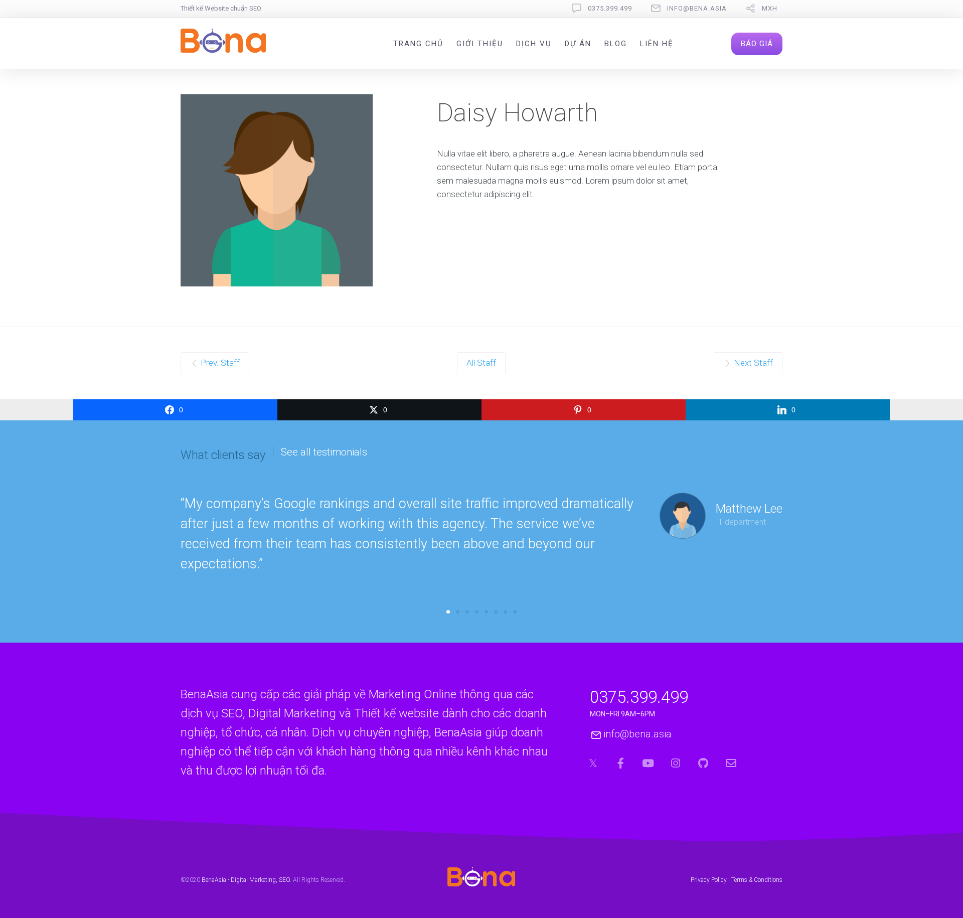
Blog (615, 43)
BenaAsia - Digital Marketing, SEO (246, 879)
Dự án (578, 43)
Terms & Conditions (756, 879)
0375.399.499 (610, 8)
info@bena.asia (697, 8)
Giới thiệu (479, 43)
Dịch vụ (534, 43)
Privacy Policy (709, 879)
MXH (769, 8)
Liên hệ (657, 43)
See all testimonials (324, 452)
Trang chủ (418, 43)
